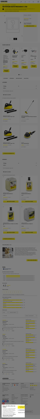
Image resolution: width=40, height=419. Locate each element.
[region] (13, 410)
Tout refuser (21, 410)
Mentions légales (10, 416)
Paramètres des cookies (22, 412)
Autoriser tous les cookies (22, 407)
